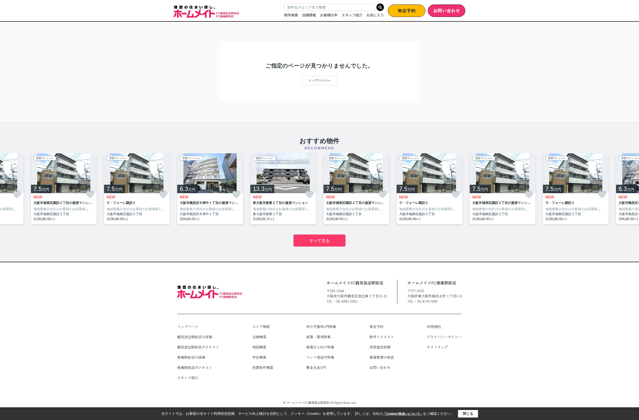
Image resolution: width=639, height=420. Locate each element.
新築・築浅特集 (318, 336)
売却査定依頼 (379, 346)
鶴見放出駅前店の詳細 (194, 336)
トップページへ (319, 80)
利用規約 (434, 326)
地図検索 (259, 346)
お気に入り (375, 14)
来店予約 (407, 10)
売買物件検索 (262, 367)
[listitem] (210, 189)
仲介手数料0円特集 (321, 326)
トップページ (187, 326)
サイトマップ (437, 346)
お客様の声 (328, 14)
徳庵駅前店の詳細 (191, 357)
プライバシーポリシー (444, 336)
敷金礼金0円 (316, 367)
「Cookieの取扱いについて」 (403, 414)
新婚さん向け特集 (320, 346)
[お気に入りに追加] (17, 194)
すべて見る (319, 241)
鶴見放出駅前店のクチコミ (198, 346)
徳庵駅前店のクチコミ (194, 367)
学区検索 (259, 357)
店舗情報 (309, 14)
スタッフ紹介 (351, 14)
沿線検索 (259, 336)
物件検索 (291, 14)
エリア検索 (261, 326)
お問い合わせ (446, 10)
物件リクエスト (381, 336)
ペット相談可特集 (320, 357)
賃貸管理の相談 (381, 357)
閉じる (468, 414)
